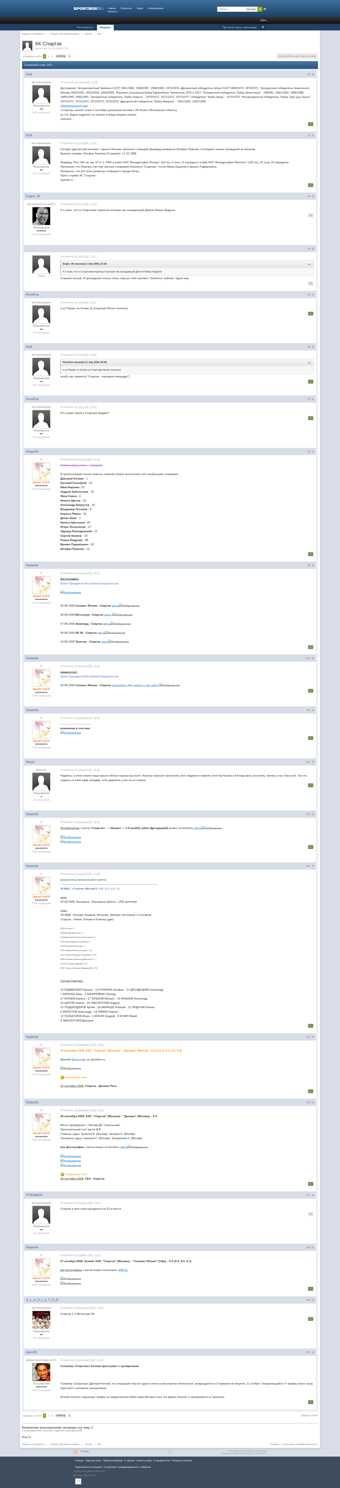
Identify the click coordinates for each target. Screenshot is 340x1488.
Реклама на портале (182, 1460)
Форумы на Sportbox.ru (33, 1444)
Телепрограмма (156, 8)
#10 (308, 658)
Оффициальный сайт (74, 105)
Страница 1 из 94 (32, 56)
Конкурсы (112, 11)
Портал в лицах (144, 1460)
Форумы (105, 27)
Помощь (84, 1451)
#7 (309, 399)
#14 (308, 866)
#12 (308, 762)
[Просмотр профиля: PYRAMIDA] (41, 1214)
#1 (309, 74)
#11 (309, 710)
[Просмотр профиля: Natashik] (41, 470)
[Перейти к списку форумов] (88, 8)
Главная (112, 8)
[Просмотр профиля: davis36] (41, 1372)
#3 (309, 196)
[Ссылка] (70, 592)
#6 (309, 347)
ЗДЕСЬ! (123, 1270)
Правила (275, 1444)
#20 (308, 1352)
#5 (309, 294)
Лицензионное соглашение (88, 1467)
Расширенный (264, 9)
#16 (308, 1102)
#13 (308, 814)
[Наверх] (170, 1452)
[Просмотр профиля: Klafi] (41, 94)
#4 (309, 248)
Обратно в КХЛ (309, 1415)
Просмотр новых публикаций (240, 27)
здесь (115, 605)
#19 (308, 1300)
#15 (308, 1037)
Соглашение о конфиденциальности (299, 1444)
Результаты (126, 8)
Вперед (60, 56)
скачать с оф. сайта (146, 685)
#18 (308, 1247)
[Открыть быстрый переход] (263, 27)
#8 (309, 451)
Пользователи (85, 27)
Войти (263, 20)
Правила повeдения (113, 1460)
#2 (309, 135)
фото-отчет (78, 1059)
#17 (308, 1195)
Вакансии (146, 1467)
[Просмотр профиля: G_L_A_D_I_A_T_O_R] (41, 1319)
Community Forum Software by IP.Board (247, 1451)
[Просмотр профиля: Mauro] (41, 781)
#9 (309, 565)
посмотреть (119, 685)
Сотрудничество (161, 1460)
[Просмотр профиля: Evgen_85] (41, 216)
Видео (140, 8)
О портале (129, 1460)
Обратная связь (93, 1460)
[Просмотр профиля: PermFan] (41, 314)
